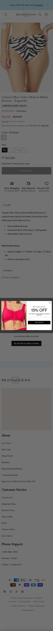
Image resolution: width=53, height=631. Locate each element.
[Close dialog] (50, 302)
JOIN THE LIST (39, 322)
